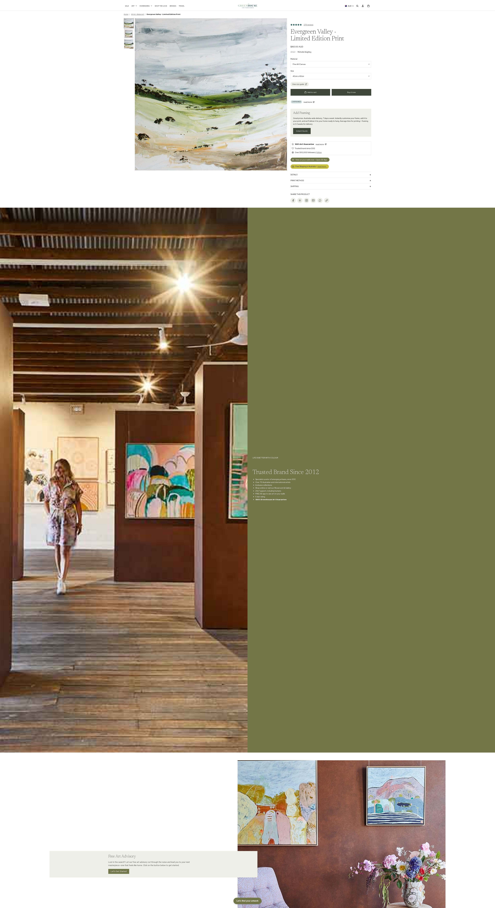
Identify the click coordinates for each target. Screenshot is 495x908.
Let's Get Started (119, 871)
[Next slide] (284, 94)
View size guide (298, 84)
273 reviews (308, 25)
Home (126, 14)
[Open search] (357, 6)
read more (308, 102)
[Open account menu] (363, 6)
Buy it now (351, 92)
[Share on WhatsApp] (320, 200)
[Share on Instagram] (306, 200)
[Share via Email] (313, 200)
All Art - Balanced (137, 14)
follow (319, 152)
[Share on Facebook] (293, 200)
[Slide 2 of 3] (128, 33)
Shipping (295, 186)
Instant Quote (302, 131)
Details (294, 175)
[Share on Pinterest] (299, 200)
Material (294, 59)
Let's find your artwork (247, 901)
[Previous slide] (138, 94)
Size (292, 71)
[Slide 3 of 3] (128, 44)
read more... (322, 166)
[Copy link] (326, 200)
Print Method (297, 180)
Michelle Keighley (304, 52)
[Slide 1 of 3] (128, 23)
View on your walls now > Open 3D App (311, 160)
